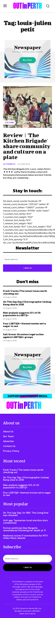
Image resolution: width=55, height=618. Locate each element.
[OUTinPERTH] (27, 5)
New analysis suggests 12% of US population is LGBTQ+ (21, 314)
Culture (9, 122)
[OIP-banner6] (27, 396)
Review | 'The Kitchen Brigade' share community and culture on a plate (26, 146)
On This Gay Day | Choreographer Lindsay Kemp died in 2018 (27, 303)
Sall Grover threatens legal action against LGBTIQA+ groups (23, 335)
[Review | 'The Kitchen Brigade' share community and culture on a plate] (27, 107)
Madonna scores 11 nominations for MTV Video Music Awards (25, 537)
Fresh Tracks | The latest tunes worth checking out (25, 292)
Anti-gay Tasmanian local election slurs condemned (25, 521)
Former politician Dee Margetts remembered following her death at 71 (24, 529)
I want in (28, 268)
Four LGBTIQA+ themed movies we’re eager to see (24, 325)
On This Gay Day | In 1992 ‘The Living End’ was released (26, 514)
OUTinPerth (9, 164)
